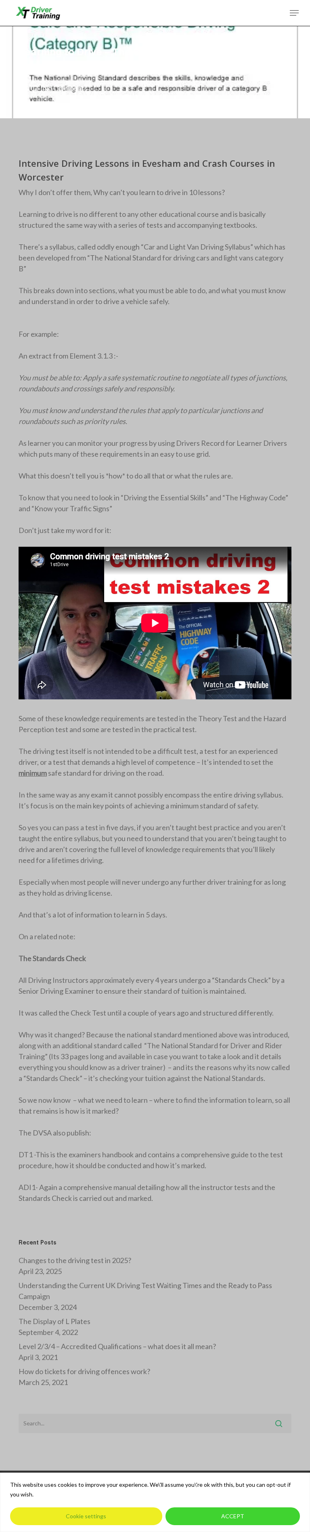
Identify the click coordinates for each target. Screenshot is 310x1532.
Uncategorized (227, 66)
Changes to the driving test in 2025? (75, 1260)
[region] (155, 1502)
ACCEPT (232, 1516)
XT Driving (42, 66)
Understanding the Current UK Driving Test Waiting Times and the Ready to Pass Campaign (145, 1291)
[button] (294, 13)
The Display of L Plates (54, 1321)
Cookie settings (86, 1516)
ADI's (151, 66)
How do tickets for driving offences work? (84, 1371)
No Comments (64, 88)
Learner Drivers (182, 66)
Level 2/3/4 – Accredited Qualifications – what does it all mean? (117, 1346)
